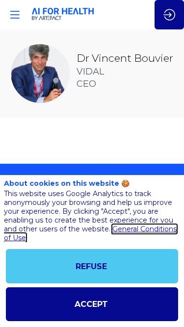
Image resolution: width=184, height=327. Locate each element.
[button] (14, 14)
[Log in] (169, 14)
